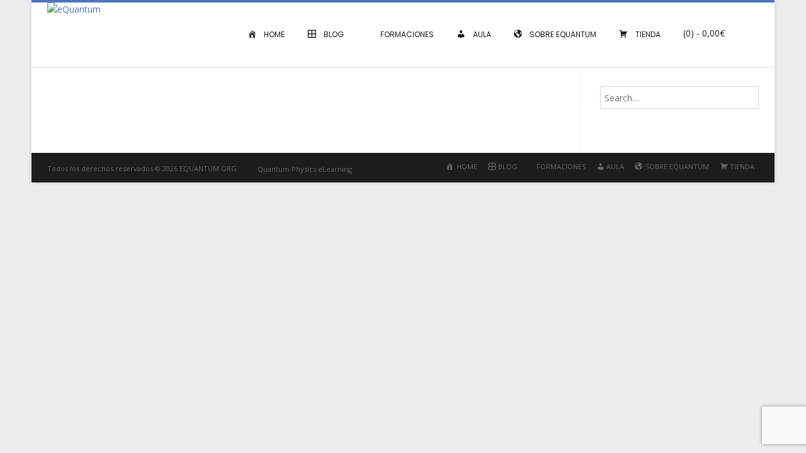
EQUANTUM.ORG (208, 168)
